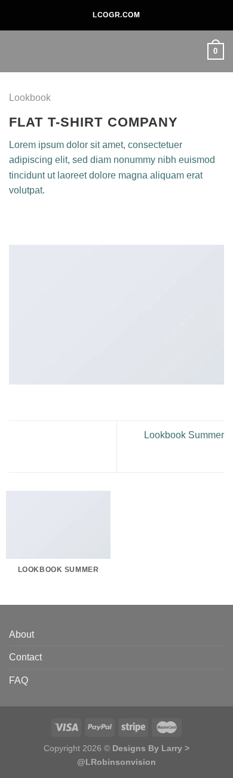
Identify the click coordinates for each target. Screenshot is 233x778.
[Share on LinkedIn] (89, 219)
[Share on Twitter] (45, 219)
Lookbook (30, 98)
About (21, 634)
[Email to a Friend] (60, 219)
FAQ (18, 680)
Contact (25, 657)
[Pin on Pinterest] (74, 219)
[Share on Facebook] (31, 219)
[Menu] (16, 51)
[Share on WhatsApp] (16, 219)
